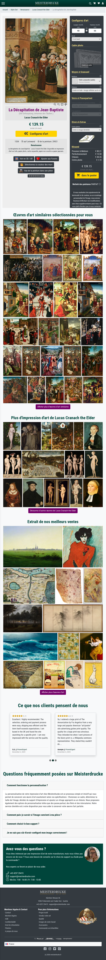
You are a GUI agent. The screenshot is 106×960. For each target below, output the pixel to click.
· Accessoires (42, 925)
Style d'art (14, 10)
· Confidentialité (10, 922)
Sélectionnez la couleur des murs (37, 164)
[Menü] (3, 3)
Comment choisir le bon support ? (23, 823)
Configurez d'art (38, 133)
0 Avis (41, 176)
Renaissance (24, 10)
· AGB (6, 919)
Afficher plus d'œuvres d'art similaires (53, 407)
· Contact (7, 913)
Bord (73, 36)
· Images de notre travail (46, 922)
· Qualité (41, 919)
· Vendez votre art (44, 916)
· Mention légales (10, 916)
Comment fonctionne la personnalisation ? (27, 785)
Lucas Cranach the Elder (41, 10)
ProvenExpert (25, 749)
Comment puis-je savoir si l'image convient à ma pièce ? (34, 814)
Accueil (5, 10)
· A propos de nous (11, 931)
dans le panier (88, 175)
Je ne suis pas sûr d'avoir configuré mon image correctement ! (37, 832)
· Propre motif (43, 913)
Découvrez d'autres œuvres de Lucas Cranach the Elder (53, 510)
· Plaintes (7, 928)
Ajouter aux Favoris (48, 158)
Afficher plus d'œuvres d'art (53, 692)
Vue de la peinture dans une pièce (38, 170)
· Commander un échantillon (48, 928)
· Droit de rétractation (11, 925)
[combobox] (87, 39)
